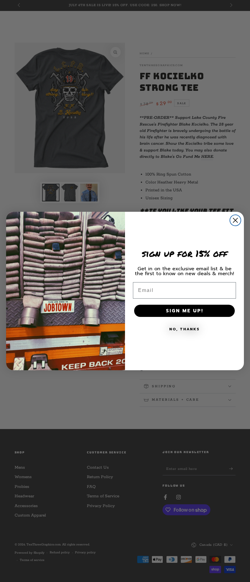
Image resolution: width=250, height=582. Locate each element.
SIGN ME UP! (184, 310)
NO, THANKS (184, 329)
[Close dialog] (235, 220)
